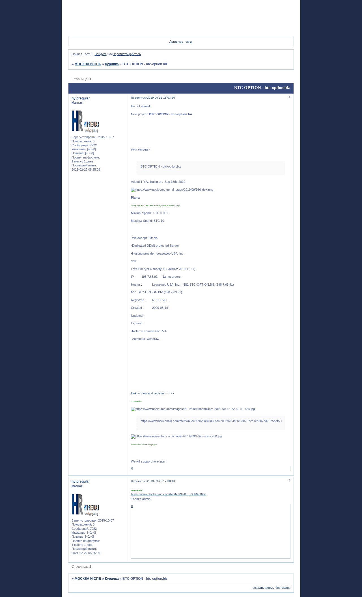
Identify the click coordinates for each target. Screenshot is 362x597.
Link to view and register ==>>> (152, 393)
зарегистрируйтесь (127, 54)
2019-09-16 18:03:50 (161, 97)
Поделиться (139, 97)
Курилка (112, 64)
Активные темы (180, 41)
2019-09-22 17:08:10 (161, 481)
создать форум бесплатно (271, 587)
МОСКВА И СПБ (88, 64)
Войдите (101, 54)
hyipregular (81, 98)
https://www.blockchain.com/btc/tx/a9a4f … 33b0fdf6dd (168, 494)
